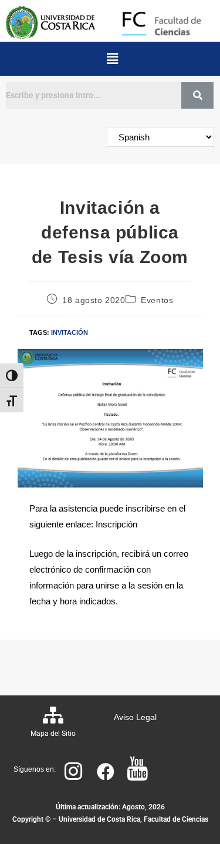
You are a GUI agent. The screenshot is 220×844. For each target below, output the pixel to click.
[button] (112, 59)
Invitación (69, 332)
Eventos (157, 300)
